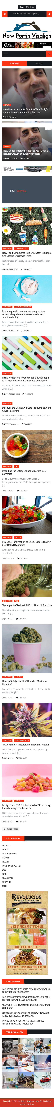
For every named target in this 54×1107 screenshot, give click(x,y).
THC (16, 466)
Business (6, 846)
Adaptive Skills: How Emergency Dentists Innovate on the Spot (26, 1006)
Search (49, 54)
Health (7, 105)
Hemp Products (22, 740)
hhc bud (18, 677)
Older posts (12, 829)
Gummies (19, 801)
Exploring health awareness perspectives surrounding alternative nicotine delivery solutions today (23, 314)
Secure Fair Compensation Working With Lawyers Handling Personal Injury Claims (25, 1014)
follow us (49, 14)
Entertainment (9, 854)
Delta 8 (18, 537)
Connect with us (27, 7)
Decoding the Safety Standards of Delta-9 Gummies (24, 472)
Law (4, 870)
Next (50, 128)
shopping (7, 248)
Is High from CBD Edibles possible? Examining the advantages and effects (26, 806)
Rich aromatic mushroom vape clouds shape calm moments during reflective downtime (25, 379)
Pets (4, 874)
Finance (5, 858)
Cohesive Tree (21, 248)
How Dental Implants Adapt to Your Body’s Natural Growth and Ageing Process (25, 111)
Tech (4, 886)
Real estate (7, 878)
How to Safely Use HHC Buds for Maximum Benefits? (24, 682)
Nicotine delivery (23, 307)
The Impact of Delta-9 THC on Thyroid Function (27, 605)
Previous (38, 14)
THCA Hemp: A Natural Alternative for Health (25, 744)
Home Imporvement (11, 866)
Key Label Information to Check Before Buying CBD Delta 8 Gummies (26, 543)
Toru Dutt (26, 158)
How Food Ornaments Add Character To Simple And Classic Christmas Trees (27, 254)
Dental (5, 850)
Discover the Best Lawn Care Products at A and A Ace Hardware (27, 409)
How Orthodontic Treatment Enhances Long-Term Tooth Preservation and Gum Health (26, 998)
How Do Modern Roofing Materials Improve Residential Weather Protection (23, 1022)
